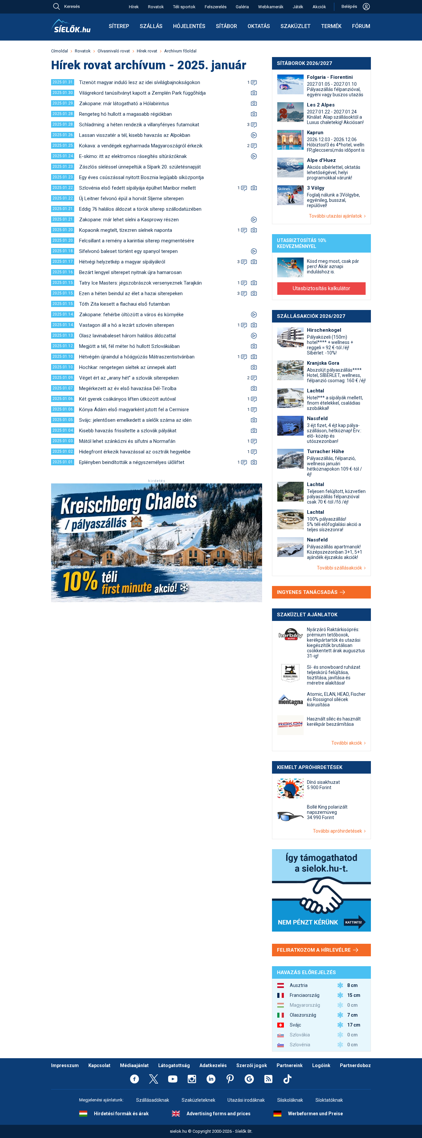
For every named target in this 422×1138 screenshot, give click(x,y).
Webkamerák (271, 6)
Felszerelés (215, 6)
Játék (298, 6)
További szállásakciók (340, 567)
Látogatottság (174, 1065)
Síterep (119, 26)
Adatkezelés (213, 1065)
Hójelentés (189, 26)
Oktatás (259, 26)
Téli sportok (184, 6)
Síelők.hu (71, 26)
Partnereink (290, 1065)
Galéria (242, 6)
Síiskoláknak (290, 1100)
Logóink (321, 1065)
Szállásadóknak (152, 1100)
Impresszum (65, 1065)
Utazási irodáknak (246, 1100)
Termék (331, 26)
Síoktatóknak (329, 1100)
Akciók (319, 6)
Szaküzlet (296, 26)
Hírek (134, 6)
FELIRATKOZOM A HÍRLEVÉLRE (314, 950)
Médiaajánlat (134, 1065)
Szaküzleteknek (198, 1100)
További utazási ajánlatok (336, 216)
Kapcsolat (99, 1065)
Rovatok (156, 6)
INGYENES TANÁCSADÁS (308, 592)
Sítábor (226, 26)
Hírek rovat (147, 50)
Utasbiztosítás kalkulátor (321, 288)
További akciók (347, 743)
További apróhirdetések (338, 831)
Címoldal (59, 50)
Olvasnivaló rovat (114, 50)
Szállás (151, 26)
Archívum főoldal (180, 50)
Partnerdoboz (355, 1065)
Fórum (361, 26)
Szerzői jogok (251, 1065)
